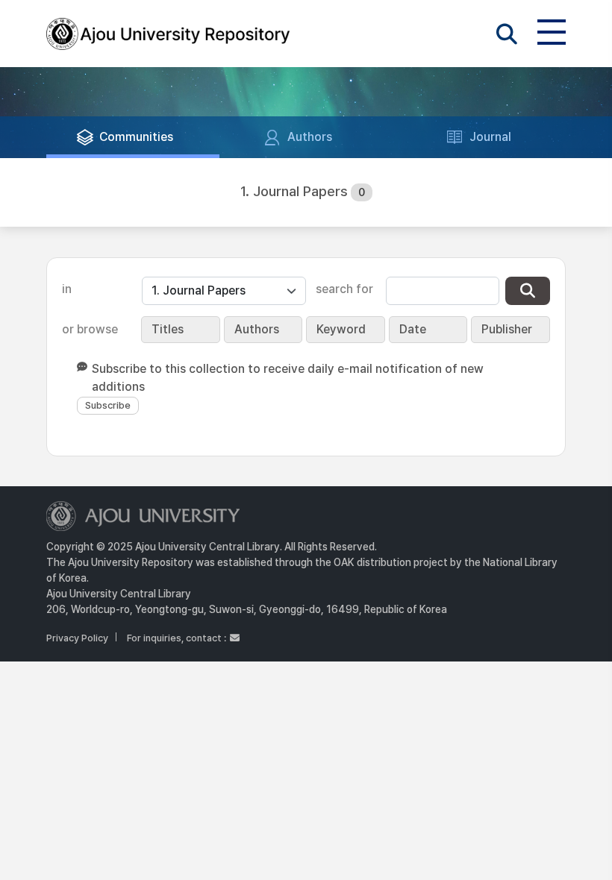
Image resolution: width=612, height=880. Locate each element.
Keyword (341, 329)
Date (412, 329)
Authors (256, 329)
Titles (168, 329)
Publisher (506, 329)
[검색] (527, 291)
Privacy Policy (77, 638)
